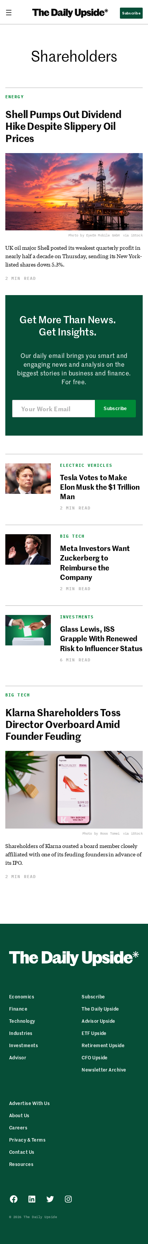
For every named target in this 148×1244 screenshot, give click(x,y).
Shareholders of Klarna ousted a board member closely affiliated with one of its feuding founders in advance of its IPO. (73, 854)
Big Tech (72, 536)
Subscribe (115, 408)
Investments (77, 617)
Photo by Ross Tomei (101, 833)
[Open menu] (11, 12)
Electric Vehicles (86, 465)
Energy (14, 96)
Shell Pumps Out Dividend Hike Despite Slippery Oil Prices (63, 126)
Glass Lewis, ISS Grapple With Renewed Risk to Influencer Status (101, 638)
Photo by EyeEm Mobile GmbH (94, 235)
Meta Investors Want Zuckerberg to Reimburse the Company (94, 562)
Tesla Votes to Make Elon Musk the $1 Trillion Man (99, 486)
